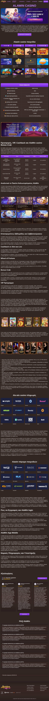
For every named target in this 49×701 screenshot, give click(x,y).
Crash (30, 45)
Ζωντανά (17, 45)
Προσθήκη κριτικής (42, 578)
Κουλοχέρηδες (41, 45)
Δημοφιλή (6, 45)
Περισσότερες (24, 614)
